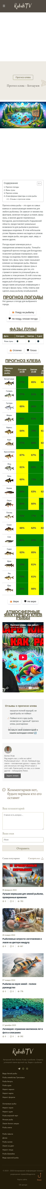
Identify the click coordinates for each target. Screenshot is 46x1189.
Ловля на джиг (8, 1146)
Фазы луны (10, 190)
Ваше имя (8, 833)
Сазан (9, 525)
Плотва (9, 513)
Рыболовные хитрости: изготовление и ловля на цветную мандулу (22, 941)
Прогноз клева (23, 77)
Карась (9, 427)
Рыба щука (6, 1085)
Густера (9, 403)
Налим (9, 488)
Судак (9, 549)
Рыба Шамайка (8, 1154)
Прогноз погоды (12, 187)
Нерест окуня (7, 1108)
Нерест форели (8, 1097)
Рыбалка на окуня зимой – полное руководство (19, 986)
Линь (9, 476)
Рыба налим (7, 1142)
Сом (9, 537)
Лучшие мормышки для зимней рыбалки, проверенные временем (22, 896)
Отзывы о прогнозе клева (20, 199)
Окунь (9, 500)
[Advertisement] (23, 37)
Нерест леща (7, 1150)
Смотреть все (34, 858)
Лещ (9, 464)
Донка (4, 1138)
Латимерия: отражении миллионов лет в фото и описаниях (22, 1031)
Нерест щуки (7, 1112)
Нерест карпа (7, 1093)
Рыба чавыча (7, 1134)
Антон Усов (9, 756)
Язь (9, 573)
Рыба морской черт (10, 1116)
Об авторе (23, 1185)
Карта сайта (22, 1179)
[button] (38, 183)
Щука (9, 561)
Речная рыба (7, 1120)
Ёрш (9, 586)
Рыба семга (7, 1127)
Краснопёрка (9, 452)
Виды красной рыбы (10, 1158)
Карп (9, 440)
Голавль (9, 391)
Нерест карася (8, 1089)
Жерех (9, 415)
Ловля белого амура (10, 1123)
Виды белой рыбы (9, 1073)
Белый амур (9, 379)
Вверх (39, 1180)
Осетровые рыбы (9, 1104)
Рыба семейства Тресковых (13, 1077)
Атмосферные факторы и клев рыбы (21, 196)
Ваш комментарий (13, 808)
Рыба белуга (7, 1081)
